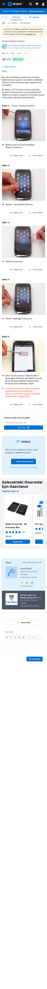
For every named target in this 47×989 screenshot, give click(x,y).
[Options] (3, 23)
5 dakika (8, 59)
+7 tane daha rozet (26, 586)
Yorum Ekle (23, 416)
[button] (30, 4)
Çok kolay (19, 59)
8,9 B (6, 53)
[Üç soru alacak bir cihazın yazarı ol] (32, 583)
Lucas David (12, 45)
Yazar (8, 562)
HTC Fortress (25, 23)
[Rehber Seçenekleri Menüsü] (44, 17)
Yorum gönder (35, 659)
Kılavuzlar (16, 17)
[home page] (15, 4)
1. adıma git (8, 66)
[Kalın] (7, 637)
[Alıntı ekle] (23, 637)
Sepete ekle (18, 542)
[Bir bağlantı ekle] (19, 637)
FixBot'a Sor (18, 155)
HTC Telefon (12, 23)
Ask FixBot (22, 427)
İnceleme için (30, 34)
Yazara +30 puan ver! (24, 461)
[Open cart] (36, 4)
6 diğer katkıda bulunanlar (30, 45)
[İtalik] (11, 637)
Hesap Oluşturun (37, 11)
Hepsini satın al (10, 491)
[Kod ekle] (15, 637)
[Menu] (3, 4)
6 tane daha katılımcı (30, 562)
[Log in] (43, 4)
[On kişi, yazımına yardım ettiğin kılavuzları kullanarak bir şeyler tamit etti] (27, 583)
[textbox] (23, 648)
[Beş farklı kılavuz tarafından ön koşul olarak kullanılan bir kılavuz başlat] (22, 583)
